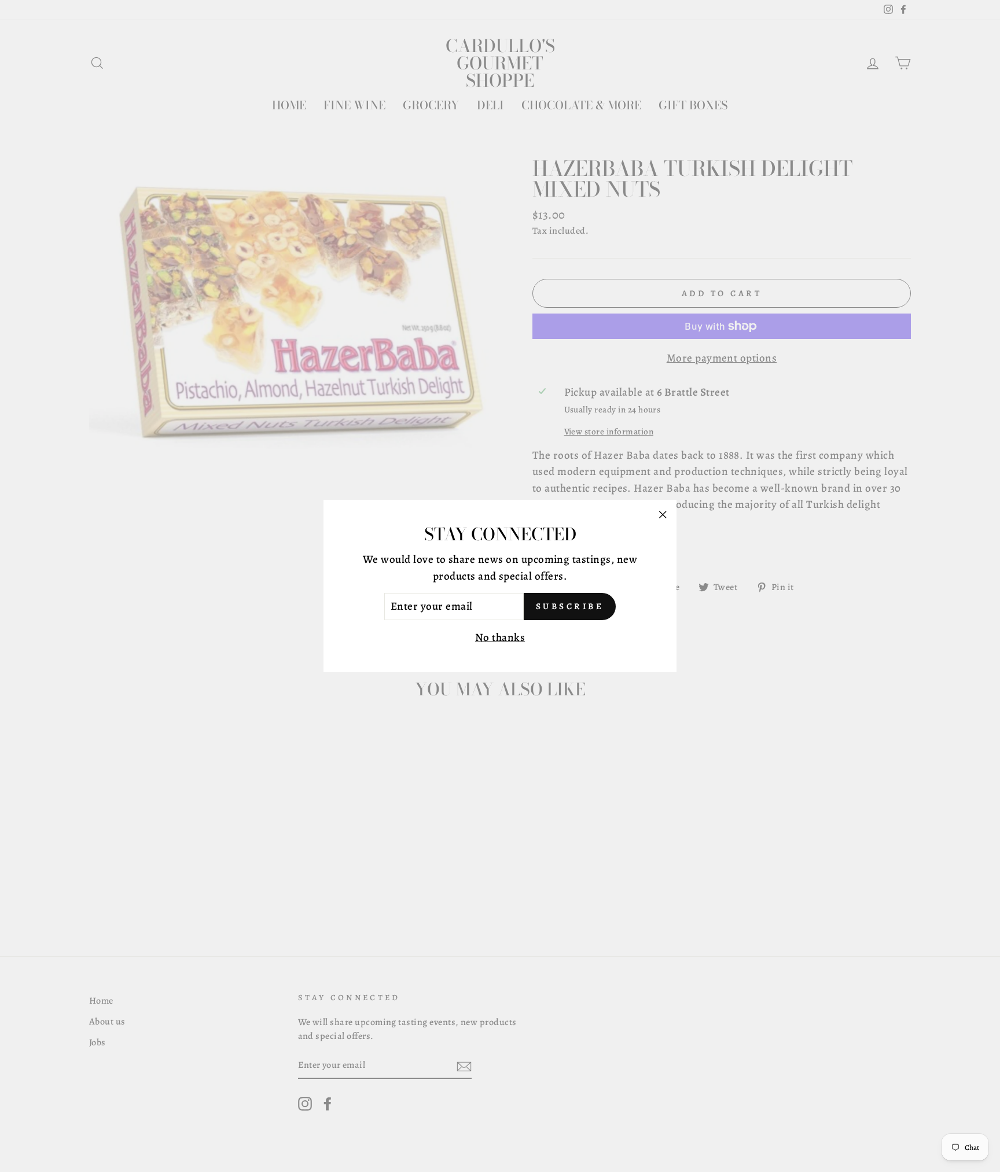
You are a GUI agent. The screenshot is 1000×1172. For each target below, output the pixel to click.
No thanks (500, 637)
